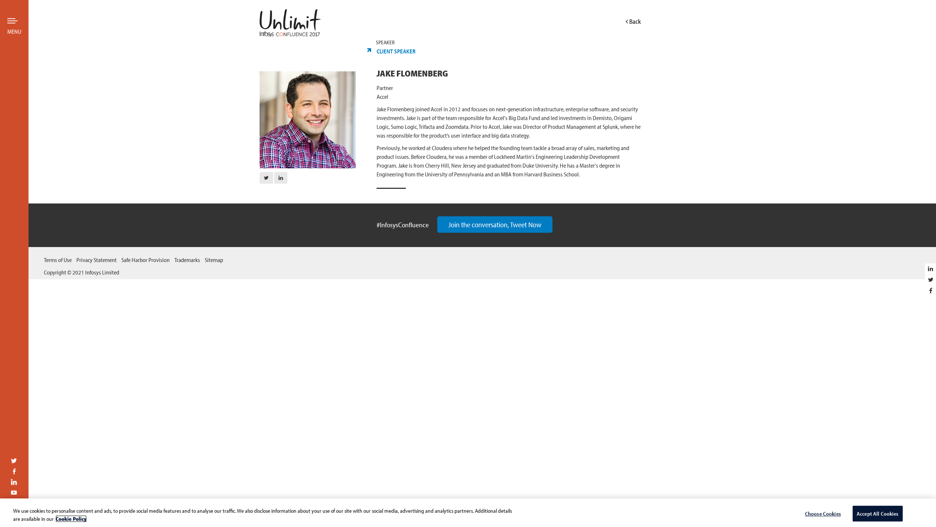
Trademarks (187, 260)
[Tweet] (930, 279)
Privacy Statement (96, 260)
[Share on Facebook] (930, 290)
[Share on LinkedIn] (930, 268)
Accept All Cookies (878, 513)
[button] (266, 178)
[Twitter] (14, 461)
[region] (468, 512)
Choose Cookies (823, 513)
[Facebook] (14, 472)
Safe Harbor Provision (145, 260)
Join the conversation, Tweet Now (494, 224)
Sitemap (214, 260)
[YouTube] (14, 493)
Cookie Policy (71, 518)
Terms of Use (58, 260)
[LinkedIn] (14, 482)
